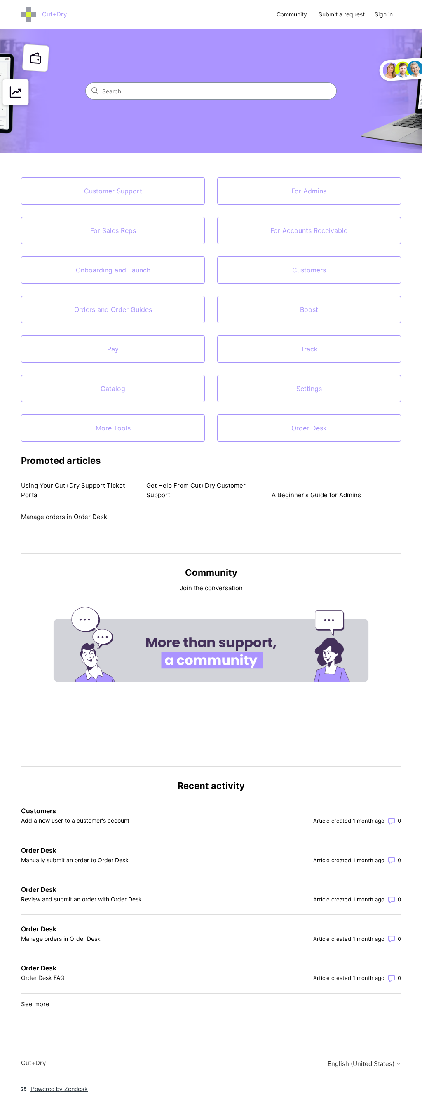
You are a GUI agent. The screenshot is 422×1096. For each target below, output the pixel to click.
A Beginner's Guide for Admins (316, 495)
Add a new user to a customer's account (75, 820)
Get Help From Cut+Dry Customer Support (196, 490)
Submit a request (342, 14)
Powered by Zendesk (59, 1088)
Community (292, 14)
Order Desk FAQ (43, 977)
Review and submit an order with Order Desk (81, 899)
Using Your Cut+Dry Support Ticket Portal (73, 490)
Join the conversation (211, 588)
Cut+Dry (33, 1063)
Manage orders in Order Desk (64, 517)
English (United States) (362, 1063)
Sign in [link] (384, 14)
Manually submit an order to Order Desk (75, 859)
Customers (38, 811)
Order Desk (38, 850)
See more (35, 1004)
